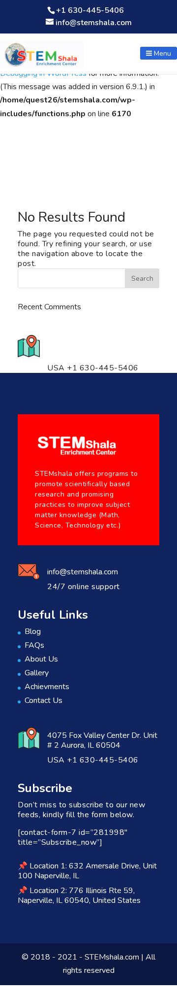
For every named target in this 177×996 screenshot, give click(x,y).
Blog (33, 631)
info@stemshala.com (82, 571)
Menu (161, 53)
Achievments (47, 686)
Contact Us (43, 700)
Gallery (37, 672)
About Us (41, 659)
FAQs (34, 645)
